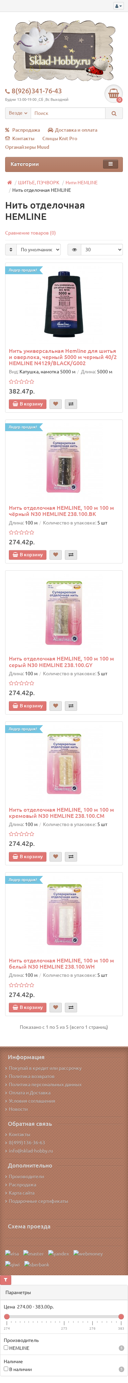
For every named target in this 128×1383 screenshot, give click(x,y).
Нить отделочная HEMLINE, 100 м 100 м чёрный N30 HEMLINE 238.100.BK (61, 511)
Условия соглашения (32, 1101)
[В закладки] (55, 404)
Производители (26, 1176)
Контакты (23, 138)
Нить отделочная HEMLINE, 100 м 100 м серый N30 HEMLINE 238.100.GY (61, 661)
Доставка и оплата (76, 130)
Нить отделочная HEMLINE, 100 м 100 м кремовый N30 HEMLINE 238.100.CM (61, 813)
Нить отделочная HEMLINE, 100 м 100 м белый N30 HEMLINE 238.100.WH (61, 963)
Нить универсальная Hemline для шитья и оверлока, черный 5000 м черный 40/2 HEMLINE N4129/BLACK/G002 (63, 357)
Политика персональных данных (45, 1084)
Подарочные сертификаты (38, 1201)
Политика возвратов (32, 1076)
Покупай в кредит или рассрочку (45, 1068)
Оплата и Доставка (30, 1092)
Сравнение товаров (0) (30, 233)
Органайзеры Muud (27, 147)
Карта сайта (21, 1193)
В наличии (65, 1369)
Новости (18, 1109)
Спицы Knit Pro (59, 138)
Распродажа (26, 130)
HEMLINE (65, 1348)
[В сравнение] (71, 404)
